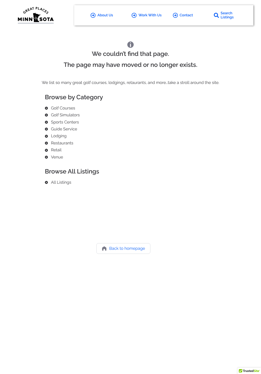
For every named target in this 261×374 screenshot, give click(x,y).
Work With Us (149, 15)
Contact (186, 15)
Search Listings (227, 15)
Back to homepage (127, 248)
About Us (105, 15)
